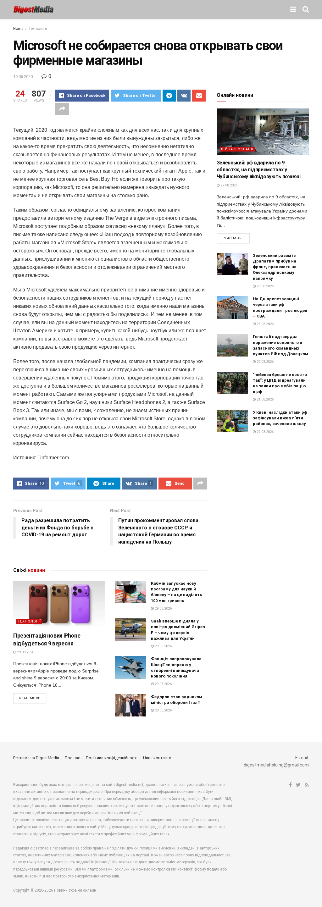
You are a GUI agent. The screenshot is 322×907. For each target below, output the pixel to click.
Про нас (72, 757)
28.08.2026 (163, 710)
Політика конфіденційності (111, 757)
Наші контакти (157, 757)
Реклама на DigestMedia (36, 757)
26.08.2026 (265, 286)
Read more (29, 698)
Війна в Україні (237, 149)
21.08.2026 (265, 399)
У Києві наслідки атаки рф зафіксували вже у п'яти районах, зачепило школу (280, 418)
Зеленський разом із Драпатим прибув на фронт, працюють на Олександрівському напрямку (275, 267)
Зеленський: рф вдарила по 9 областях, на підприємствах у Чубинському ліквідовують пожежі (259, 170)
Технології (37, 28)
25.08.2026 (265, 324)
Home (18, 28)
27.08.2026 (228, 185)
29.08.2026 (25, 652)
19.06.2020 (23, 76)
